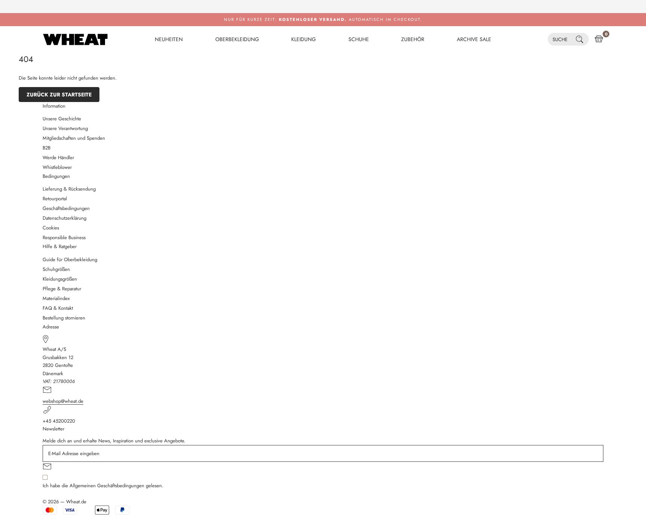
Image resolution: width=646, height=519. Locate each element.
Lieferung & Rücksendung (69, 188)
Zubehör (412, 39)
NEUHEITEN (169, 39)
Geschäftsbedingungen (66, 208)
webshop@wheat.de (63, 401)
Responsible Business (64, 237)
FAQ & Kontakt (58, 308)
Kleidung (303, 39)
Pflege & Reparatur (62, 288)
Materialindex (56, 298)
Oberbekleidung (237, 39)
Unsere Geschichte (62, 118)
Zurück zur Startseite (59, 94)
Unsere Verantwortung (65, 128)
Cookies (51, 227)
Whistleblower (57, 167)
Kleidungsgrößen (60, 278)
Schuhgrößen (56, 269)
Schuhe (358, 39)
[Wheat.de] (75, 39)
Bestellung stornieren (64, 317)
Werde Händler (58, 157)
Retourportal (55, 198)
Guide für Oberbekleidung (70, 259)
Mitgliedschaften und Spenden (74, 138)
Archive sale (474, 39)
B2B (46, 147)
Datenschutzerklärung (64, 218)
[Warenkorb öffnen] (598, 39)
